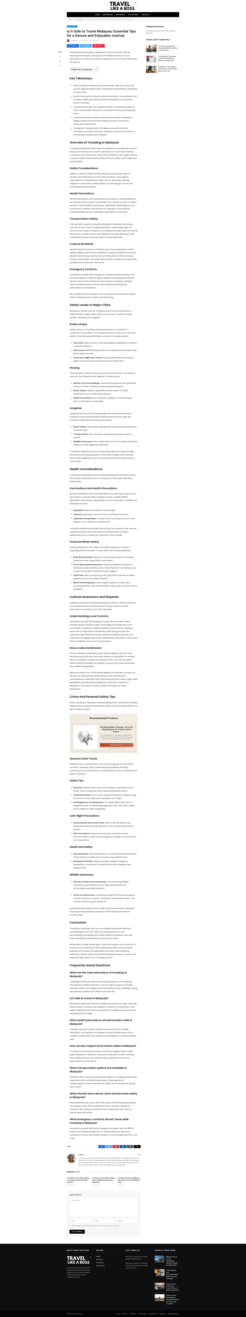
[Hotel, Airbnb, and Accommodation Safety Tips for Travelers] (160, 1272)
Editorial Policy (153, 1313)
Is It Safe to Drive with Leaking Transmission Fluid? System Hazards (78, 1180)
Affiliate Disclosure (173, 1313)
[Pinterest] (60, 66)
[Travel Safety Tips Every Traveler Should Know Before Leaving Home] (151, 59)
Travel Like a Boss (77, 1313)
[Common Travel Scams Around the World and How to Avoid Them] (151, 48)
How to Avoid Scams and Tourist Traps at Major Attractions (172, 1287)
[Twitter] (60, 61)
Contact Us (133, 1313)
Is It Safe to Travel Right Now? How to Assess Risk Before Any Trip (167, 69)
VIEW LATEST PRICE (116, 745)
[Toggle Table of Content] (95, 69)
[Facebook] (60, 57)
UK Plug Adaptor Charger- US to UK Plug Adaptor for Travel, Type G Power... (116, 729)
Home (97, 14)
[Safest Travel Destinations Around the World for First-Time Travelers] (160, 1297)
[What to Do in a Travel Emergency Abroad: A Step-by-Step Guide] (160, 1259)
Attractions (120, 14)
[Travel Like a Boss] (123, 6)
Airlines (98, 1256)
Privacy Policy (142, 1313)
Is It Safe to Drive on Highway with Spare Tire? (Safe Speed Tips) (129, 1180)
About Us (145, 14)
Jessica (75, 40)
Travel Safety (133, 14)
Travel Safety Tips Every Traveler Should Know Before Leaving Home (167, 58)
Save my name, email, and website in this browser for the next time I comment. (95, 1226)
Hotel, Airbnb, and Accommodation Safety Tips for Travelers (172, 1274)
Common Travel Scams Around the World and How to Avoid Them (167, 48)
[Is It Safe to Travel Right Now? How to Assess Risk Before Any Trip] (151, 69)
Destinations (108, 14)
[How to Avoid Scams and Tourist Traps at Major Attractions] (160, 1286)
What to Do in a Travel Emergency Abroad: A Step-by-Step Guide (172, 1261)
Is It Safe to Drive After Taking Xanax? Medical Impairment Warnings (103, 1180)
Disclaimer (163, 1313)
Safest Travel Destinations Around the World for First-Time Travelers (172, 1299)
